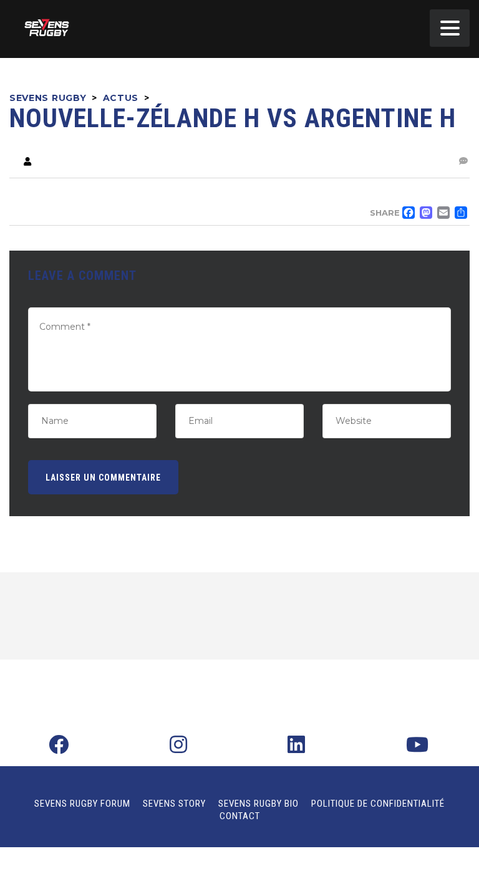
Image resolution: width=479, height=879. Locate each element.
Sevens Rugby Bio (258, 803)
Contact (240, 816)
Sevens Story (174, 803)
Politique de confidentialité (378, 803)
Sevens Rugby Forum (82, 803)
